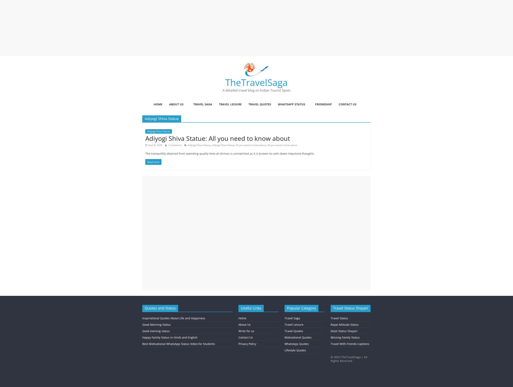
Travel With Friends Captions (350, 344)
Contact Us (347, 104)
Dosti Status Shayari (344, 331)
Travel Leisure (230, 104)
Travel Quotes (259, 104)
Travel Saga (202, 104)
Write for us (246, 331)
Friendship (323, 104)
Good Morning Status (156, 325)
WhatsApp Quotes (297, 344)
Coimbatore (175, 145)
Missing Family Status (345, 337)
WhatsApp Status (291, 104)
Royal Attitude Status (345, 325)
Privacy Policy (247, 344)
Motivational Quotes (298, 337)
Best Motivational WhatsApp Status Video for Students (178, 344)
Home (158, 104)
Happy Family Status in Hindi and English (170, 337)
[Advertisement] (120, 28)
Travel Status (339, 318)
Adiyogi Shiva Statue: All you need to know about (217, 138)
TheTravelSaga (256, 82)
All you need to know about (282, 145)
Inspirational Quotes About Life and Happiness (173, 318)
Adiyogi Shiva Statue (158, 131)
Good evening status (156, 331)
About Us (176, 104)
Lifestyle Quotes (295, 350)
